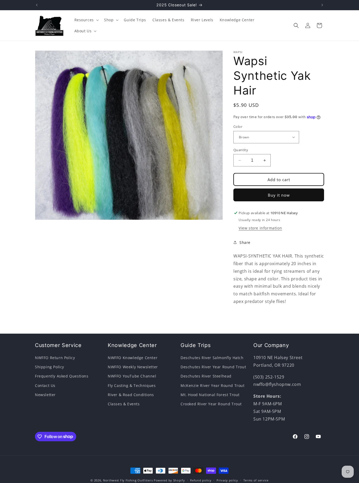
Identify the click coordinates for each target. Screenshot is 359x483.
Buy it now (279, 195)
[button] (86, 19)
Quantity (240, 150)
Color (237, 126)
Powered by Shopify (169, 480)
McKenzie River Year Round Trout (213, 385)
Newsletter (45, 394)
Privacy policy (227, 480)
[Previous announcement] (37, 5)
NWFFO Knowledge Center (132, 357)
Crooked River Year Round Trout (211, 403)
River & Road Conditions (131, 394)
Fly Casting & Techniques (132, 385)
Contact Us (45, 385)
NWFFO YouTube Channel (132, 376)
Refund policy (200, 480)
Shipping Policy (49, 366)
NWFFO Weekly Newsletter (133, 366)
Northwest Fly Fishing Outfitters (128, 480)
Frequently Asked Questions (62, 376)
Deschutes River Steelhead (206, 376)
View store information (260, 227)
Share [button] (244, 242)
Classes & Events (124, 403)
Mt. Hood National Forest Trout (210, 394)
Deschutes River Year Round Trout (213, 366)
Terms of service (256, 480)
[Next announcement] (322, 5)
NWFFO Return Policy (55, 357)
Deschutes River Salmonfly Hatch (212, 357)
